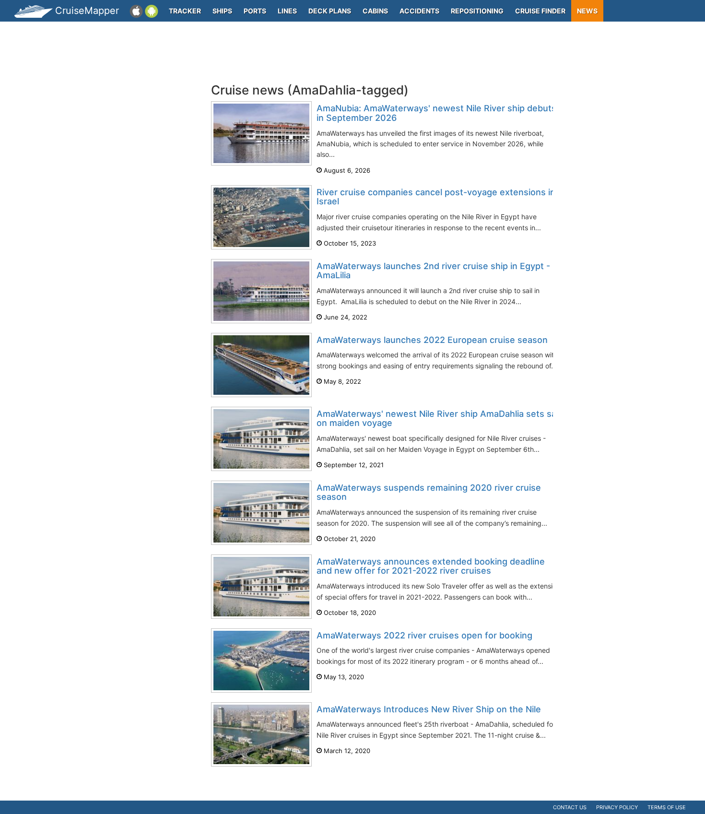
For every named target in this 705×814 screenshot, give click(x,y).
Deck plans (329, 11)
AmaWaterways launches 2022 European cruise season (432, 340)
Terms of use (666, 807)
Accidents (419, 11)
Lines (287, 11)
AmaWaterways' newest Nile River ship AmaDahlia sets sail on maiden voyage (438, 418)
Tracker (185, 11)
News (587, 11)
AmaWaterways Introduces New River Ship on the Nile (429, 709)
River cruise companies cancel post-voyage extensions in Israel (436, 197)
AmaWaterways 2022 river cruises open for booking (424, 635)
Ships (222, 11)
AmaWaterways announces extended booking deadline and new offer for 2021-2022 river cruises (431, 566)
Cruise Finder (540, 11)
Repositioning (477, 11)
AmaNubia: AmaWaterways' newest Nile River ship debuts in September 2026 (436, 113)
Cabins (375, 11)
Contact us (570, 807)
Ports (255, 11)
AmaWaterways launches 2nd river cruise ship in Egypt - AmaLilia (433, 271)
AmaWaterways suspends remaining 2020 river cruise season (429, 492)
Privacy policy (617, 807)
